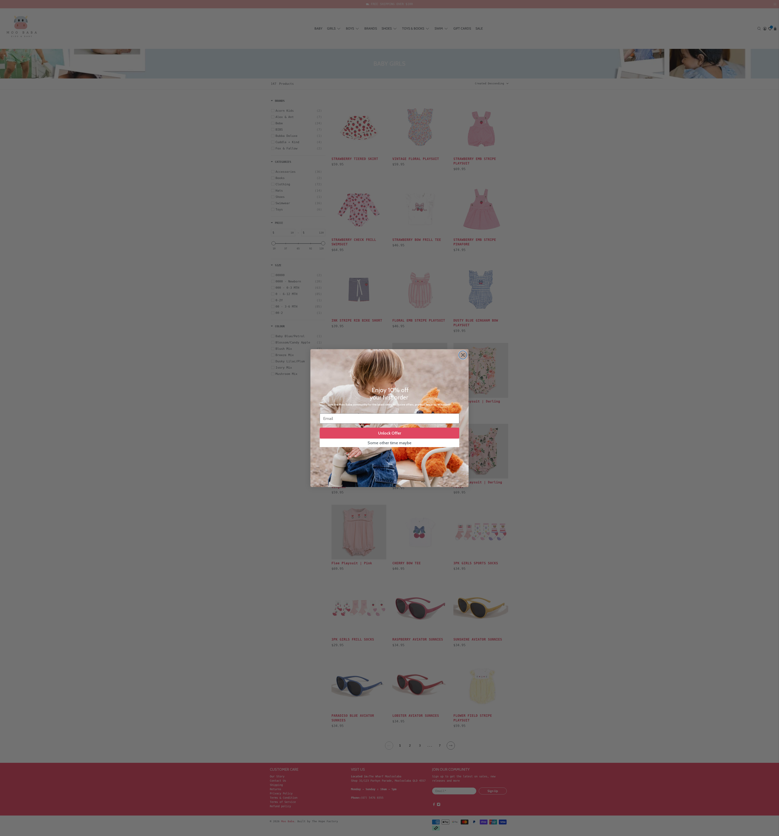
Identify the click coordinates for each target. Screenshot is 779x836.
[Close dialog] (463, 355)
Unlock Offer (389, 433)
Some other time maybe (389, 442)
